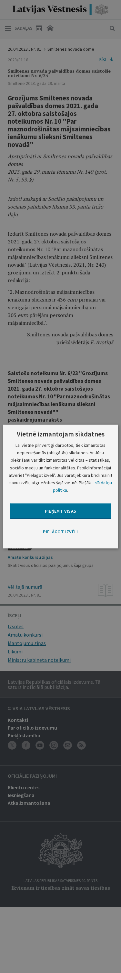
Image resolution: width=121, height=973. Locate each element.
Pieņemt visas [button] (60, 511)
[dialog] (60, 486)
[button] (60, 532)
